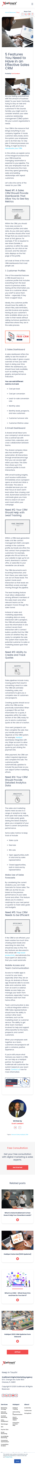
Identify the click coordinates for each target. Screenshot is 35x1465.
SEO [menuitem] (2, 1427)
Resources (13, 12)
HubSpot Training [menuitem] (15, 1408)
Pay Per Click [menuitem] (4, 1429)
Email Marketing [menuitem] (4, 1432)
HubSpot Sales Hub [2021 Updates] (17, 1254)
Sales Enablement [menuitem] (4, 1420)
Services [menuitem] (4, 1404)
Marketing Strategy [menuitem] (4, 1408)
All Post (17, 1352)
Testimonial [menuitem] (27, 1410)
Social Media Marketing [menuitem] (4, 1437)
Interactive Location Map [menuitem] (16, 1424)
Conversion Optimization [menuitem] (5, 1441)
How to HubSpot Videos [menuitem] (15, 1418)
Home (6, 12)
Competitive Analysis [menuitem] (4, 1445)
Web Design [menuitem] (4, 1424)
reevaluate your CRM (13, 148)
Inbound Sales (15, 1134)
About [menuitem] (26, 1404)
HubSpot (19, 737)
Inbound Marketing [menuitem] (4, 1412)
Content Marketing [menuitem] (4, 1416)
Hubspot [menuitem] (16, 1404)
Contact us (15, 1069)
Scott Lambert (15, 73)
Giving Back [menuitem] (27, 1413)
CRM (26, 1134)
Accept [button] (17, 1461)
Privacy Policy (8, 1457)
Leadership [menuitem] (27, 1408)
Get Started (17, 1167)
